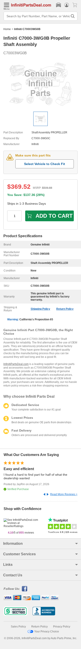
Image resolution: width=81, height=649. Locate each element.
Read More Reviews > (63, 494)
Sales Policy (18, 626)
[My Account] (66, 5)
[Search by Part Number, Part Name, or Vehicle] (72, 16)
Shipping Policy (40, 308)
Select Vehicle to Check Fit (44, 164)
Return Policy (65, 308)
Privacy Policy (61, 626)
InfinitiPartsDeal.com (16, 364)
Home (7, 29)
